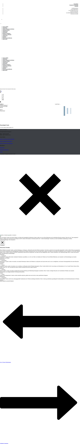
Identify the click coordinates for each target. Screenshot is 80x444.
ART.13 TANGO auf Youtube (6, 141)
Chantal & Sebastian (73, 5)
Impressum (4, 39)
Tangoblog (76, 3)
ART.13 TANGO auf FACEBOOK (7, 139)
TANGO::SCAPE (74, 13)
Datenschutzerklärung (7, 37)
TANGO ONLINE (74, 11)
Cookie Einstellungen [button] (4, 239)
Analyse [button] (1, 263)
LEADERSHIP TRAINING (72, 12)
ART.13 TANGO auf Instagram (6, 143)
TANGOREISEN (74, 9)
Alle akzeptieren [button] (12, 239)
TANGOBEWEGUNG (73, 10)
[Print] (0, 102)
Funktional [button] (2, 254)
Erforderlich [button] (2, 276)
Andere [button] (1, 273)
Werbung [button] (2, 268)
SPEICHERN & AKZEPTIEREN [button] (7, 281)
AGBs (1, 151)
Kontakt (76, 6)
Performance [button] (2, 259)
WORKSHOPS (75, 8)
